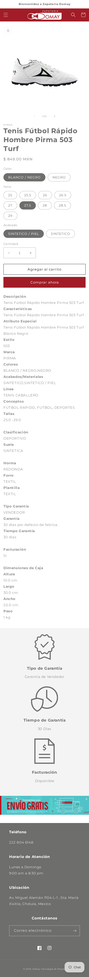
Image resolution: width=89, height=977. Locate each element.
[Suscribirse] (75, 930)
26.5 (62, 195)
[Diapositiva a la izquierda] (34, 116)
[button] (6, 15)
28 (45, 205)
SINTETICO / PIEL (23, 234)
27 (10, 205)
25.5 (27, 195)
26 (45, 195)
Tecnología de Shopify (53, 969)
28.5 (62, 205)
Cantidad (10, 244)
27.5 (27, 205)
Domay (36, 969)
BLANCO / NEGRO (24, 177)
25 (10, 195)
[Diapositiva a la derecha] (55, 116)
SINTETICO (60, 234)
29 (10, 216)
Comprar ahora (44, 282)
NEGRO (59, 177)
